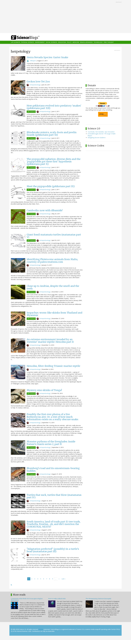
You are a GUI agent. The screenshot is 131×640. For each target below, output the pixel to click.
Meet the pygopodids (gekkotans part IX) (51, 186)
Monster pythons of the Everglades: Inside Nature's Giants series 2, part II (51, 443)
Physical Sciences (27, 42)
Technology (98, 42)
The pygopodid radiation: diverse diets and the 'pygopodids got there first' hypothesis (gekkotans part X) (53, 162)
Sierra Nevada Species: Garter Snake (47, 57)
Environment (40, 42)
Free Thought (109, 42)
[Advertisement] (65, 16)
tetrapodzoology (35, 85)
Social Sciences (51, 42)
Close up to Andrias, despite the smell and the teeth (53, 287)
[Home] (29, 37)
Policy (69, 42)
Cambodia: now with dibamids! (45, 210)
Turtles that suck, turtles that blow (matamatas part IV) (54, 496)
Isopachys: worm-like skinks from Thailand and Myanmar (54, 314)
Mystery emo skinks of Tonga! (44, 390)
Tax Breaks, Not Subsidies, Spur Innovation (101, 132)
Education (62, 42)
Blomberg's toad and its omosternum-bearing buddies (53, 469)
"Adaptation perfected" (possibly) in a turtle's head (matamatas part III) (53, 550)
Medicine (76, 42)
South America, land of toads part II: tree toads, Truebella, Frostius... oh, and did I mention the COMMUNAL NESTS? (53, 524)
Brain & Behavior (86, 42)
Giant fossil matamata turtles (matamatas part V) (54, 236)
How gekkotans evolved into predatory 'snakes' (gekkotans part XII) (54, 107)
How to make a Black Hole (57, 598)
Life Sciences (15, 42)
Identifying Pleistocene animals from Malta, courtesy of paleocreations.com (52, 260)
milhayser (33, 61)
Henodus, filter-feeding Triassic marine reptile (53, 366)
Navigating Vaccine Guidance (96, 137)
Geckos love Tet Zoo (38, 81)
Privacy (41, 629)
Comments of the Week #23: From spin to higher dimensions (27, 599)
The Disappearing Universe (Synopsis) (98, 598)
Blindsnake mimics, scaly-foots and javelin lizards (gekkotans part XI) (52, 133)
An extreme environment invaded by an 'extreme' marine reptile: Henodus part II (50, 340)
